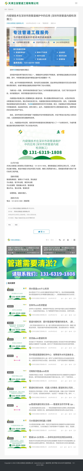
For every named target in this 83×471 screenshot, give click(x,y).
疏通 (30, 104)
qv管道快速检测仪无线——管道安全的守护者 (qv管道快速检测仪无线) (52, 404)
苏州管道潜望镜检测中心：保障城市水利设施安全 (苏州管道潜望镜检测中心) (51, 354)
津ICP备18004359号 (58, 463)
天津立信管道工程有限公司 (15, 23)
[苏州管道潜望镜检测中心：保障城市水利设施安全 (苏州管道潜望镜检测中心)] (17, 359)
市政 (14, 70)
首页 (6, 9)
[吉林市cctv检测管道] (17, 310)
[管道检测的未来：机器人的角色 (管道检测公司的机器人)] (17, 392)
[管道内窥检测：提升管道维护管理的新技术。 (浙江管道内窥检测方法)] (17, 326)
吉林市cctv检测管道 (38, 305)
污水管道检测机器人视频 (40, 420)
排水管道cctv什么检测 (39, 288)
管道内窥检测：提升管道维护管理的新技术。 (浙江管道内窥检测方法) (52, 321)
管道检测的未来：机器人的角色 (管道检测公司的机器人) (52, 387)
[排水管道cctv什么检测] (17, 293)
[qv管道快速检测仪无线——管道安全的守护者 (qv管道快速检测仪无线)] (17, 409)
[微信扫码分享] (60, 240)
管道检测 (45, 23)
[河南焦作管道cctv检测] (17, 376)
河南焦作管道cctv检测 (39, 371)
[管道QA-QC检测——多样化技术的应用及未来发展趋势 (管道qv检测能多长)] (17, 442)
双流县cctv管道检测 (38, 338)
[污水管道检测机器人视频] (17, 425)
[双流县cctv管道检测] (17, 343)
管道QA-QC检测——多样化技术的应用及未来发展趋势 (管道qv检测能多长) (51, 437)
